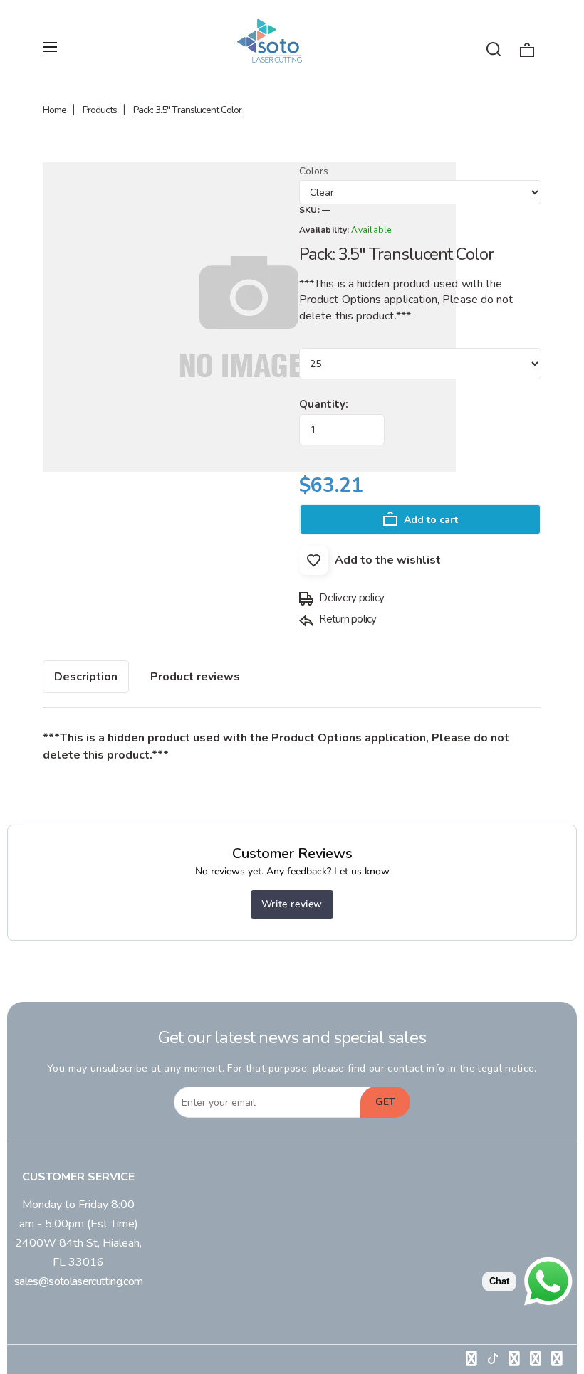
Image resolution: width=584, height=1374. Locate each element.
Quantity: (323, 404)
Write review (292, 904)
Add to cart (429, 520)
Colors (313, 171)
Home (54, 110)
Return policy (347, 619)
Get (385, 1102)
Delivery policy (350, 598)
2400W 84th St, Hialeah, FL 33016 (78, 1252)
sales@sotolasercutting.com (78, 1281)
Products (100, 110)
